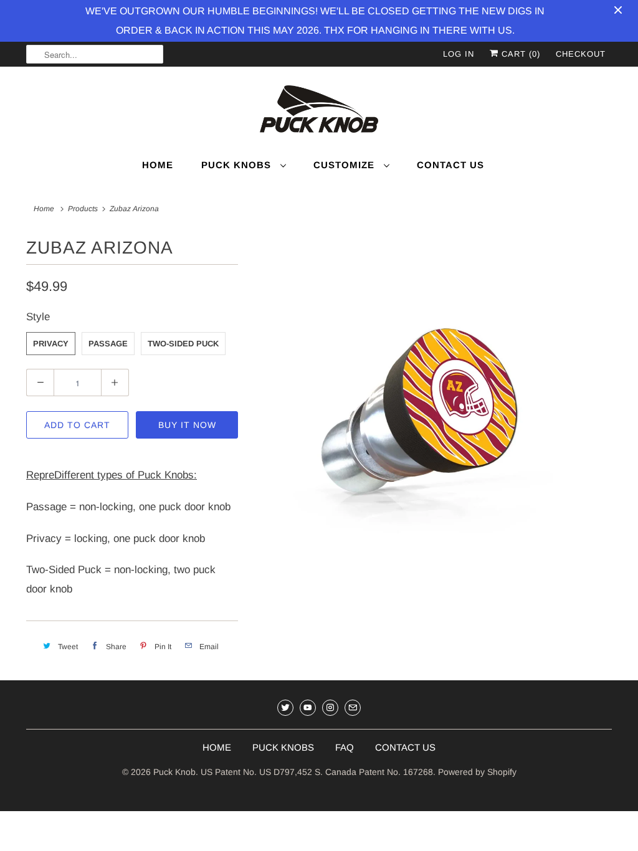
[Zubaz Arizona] (431, 417)
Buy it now (187, 425)
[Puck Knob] (319, 110)
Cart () (519, 54)
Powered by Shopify (477, 772)
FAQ (344, 747)
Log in (458, 54)
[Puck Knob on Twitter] (285, 708)
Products (83, 208)
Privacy (51, 343)
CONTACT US (405, 747)
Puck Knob (174, 772)
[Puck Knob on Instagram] (330, 708)
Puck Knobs (237, 164)
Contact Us (450, 164)
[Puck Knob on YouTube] (308, 708)
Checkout (581, 54)
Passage (108, 343)
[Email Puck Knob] (353, 708)
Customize (345, 164)
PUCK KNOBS (283, 747)
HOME (216, 747)
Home (157, 164)
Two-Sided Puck (183, 343)
